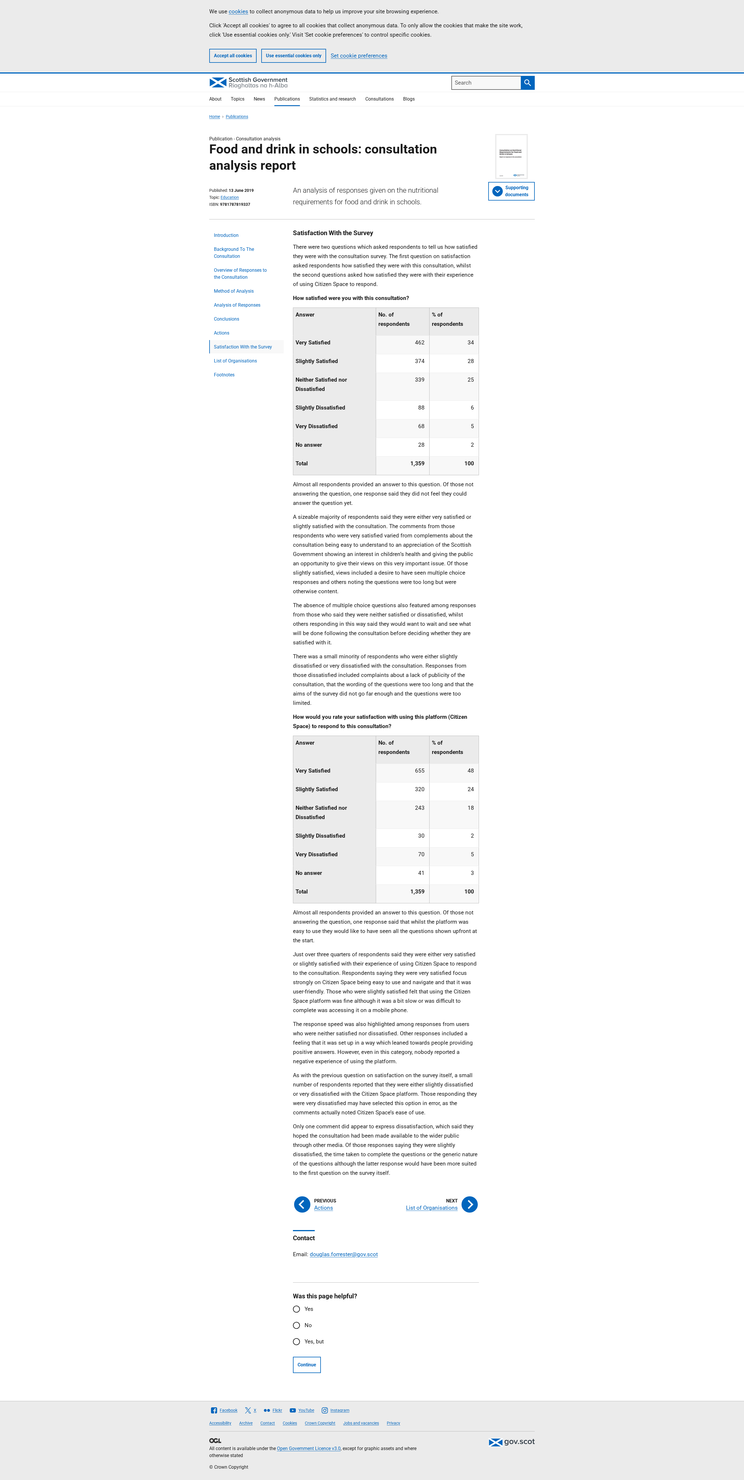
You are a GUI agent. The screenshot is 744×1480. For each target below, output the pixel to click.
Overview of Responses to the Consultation (240, 273)
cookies (238, 11)
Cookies (290, 1423)
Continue (307, 1365)
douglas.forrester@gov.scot (344, 1254)
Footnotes (224, 375)
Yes (309, 1309)
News (259, 99)
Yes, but (314, 1341)
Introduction (226, 235)
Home (214, 116)
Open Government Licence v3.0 (309, 1448)
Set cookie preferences (359, 55)
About (215, 99)
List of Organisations (235, 361)
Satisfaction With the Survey (243, 347)
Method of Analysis (234, 291)
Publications (287, 99)
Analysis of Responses (237, 305)
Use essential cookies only (293, 55)
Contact (267, 1423)
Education (230, 197)
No (308, 1325)
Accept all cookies (233, 55)
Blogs (409, 99)
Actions (221, 333)
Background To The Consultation (234, 252)
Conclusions (226, 319)
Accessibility (220, 1423)
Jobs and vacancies (361, 1423)
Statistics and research (332, 99)
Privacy (393, 1423)
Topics (237, 99)
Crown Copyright (320, 1423)
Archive (246, 1423)
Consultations (379, 99)
